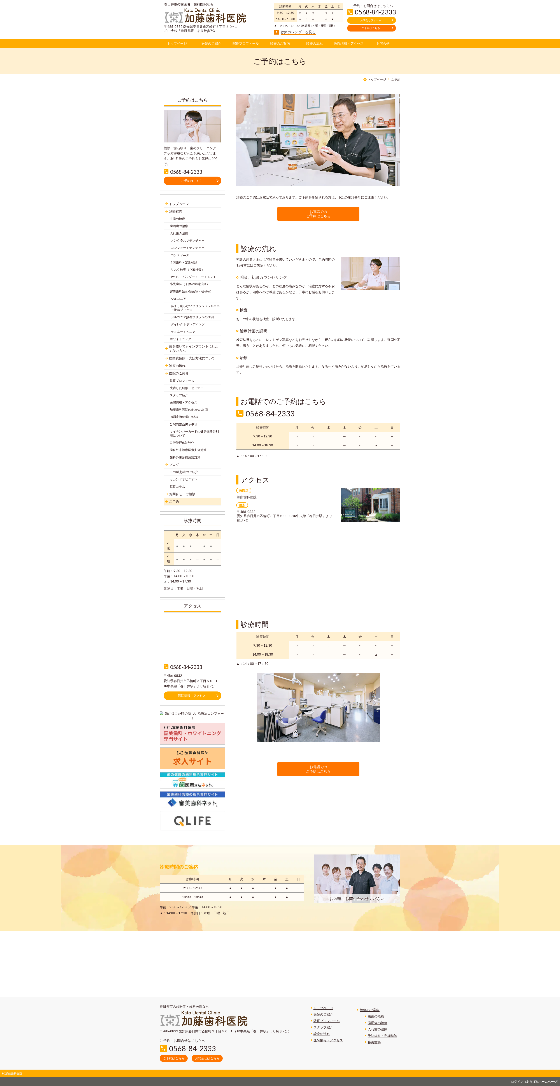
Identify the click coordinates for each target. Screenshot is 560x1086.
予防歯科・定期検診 (382, 1036)
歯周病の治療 (377, 1023)
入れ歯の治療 (377, 1029)
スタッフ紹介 (323, 1027)
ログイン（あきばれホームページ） (535, 1081)
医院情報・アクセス (328, 1040)
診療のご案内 (370, 1010)
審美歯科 (374, 1042)
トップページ (323, 1008)
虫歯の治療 (376, 1016)
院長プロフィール (326, 1021)
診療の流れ (321, 1034)
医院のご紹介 (323, 1014)
